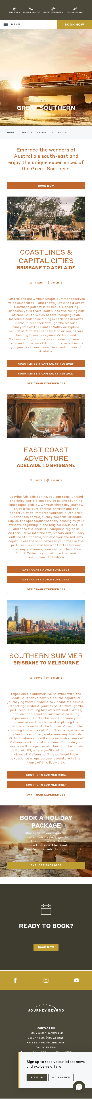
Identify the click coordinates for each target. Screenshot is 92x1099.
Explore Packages (46, 865)
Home (11, 132)
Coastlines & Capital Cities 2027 (46, 373)
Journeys (59, 132)
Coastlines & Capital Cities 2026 (46, 363)
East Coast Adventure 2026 (46, 569)
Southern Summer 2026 (46, 775)
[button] (79, 1087)
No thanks (61, 1077)
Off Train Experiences (46, 383)
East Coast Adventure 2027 (46, 579)
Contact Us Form (46, 1047)
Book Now (46, 185)
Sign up (36, 1077)
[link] (46, 1008)
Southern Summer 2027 (46, 784)
